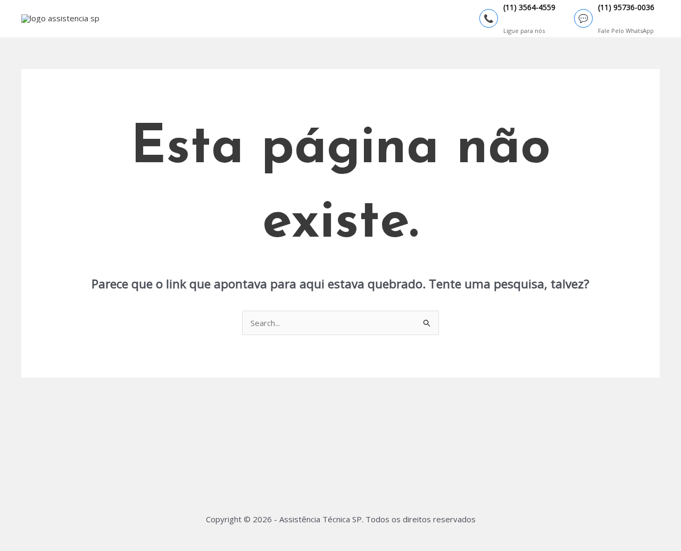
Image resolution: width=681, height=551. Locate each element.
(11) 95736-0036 (626, 7)
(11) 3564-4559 (529, 7)
